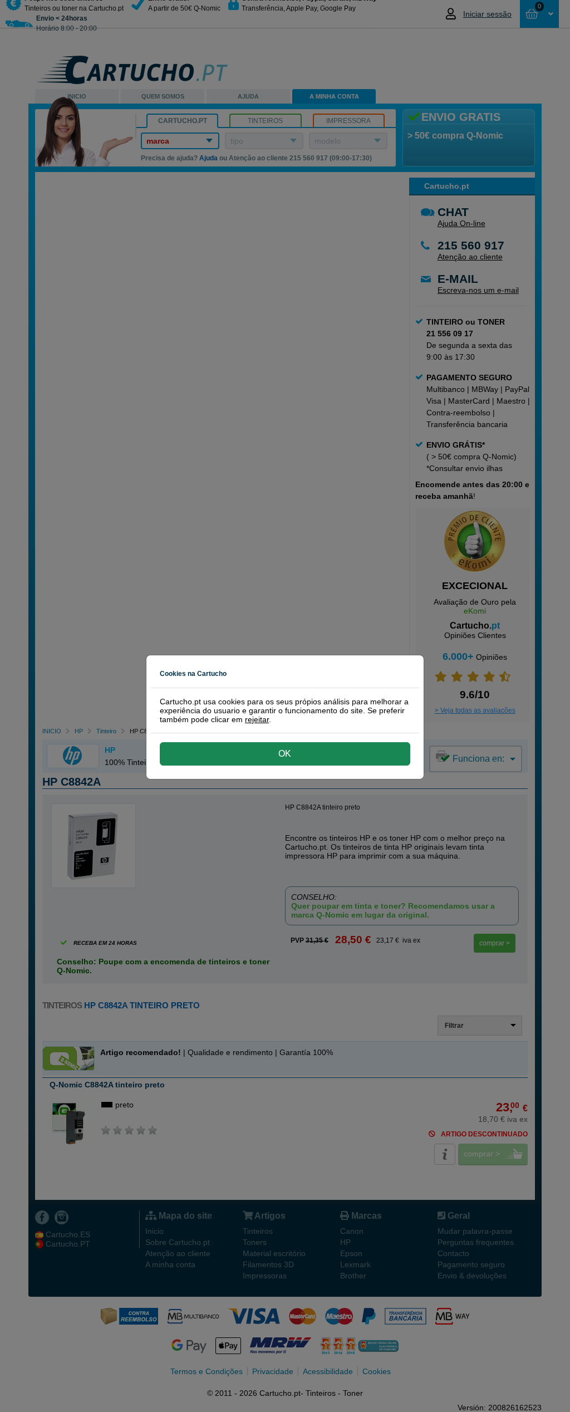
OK (284, 753)
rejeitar (257, 719)
